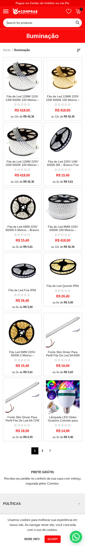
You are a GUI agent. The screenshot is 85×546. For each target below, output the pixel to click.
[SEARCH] (77, 22)
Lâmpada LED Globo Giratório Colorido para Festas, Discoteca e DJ (63, 420)
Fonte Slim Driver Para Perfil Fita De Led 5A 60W (63, 354)
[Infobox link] (42, 474)
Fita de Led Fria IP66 (22, 290)
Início (7, 50)
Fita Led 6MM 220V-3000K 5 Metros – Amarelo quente (22, 355)
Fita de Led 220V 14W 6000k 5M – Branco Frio (63, 163)
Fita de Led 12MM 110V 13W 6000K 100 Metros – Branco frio (22, 100)
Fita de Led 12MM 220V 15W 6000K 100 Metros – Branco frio (22, 165)
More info (32, 539)
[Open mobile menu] (6, 11)
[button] (76, 537)
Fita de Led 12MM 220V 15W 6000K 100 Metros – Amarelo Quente (62, 100)
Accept (52, 539)
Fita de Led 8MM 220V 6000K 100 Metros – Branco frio (63, 230)
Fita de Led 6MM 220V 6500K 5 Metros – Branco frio (22, 230)
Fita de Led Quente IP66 (63, 285)
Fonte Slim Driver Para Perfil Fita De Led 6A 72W (22, 419)
